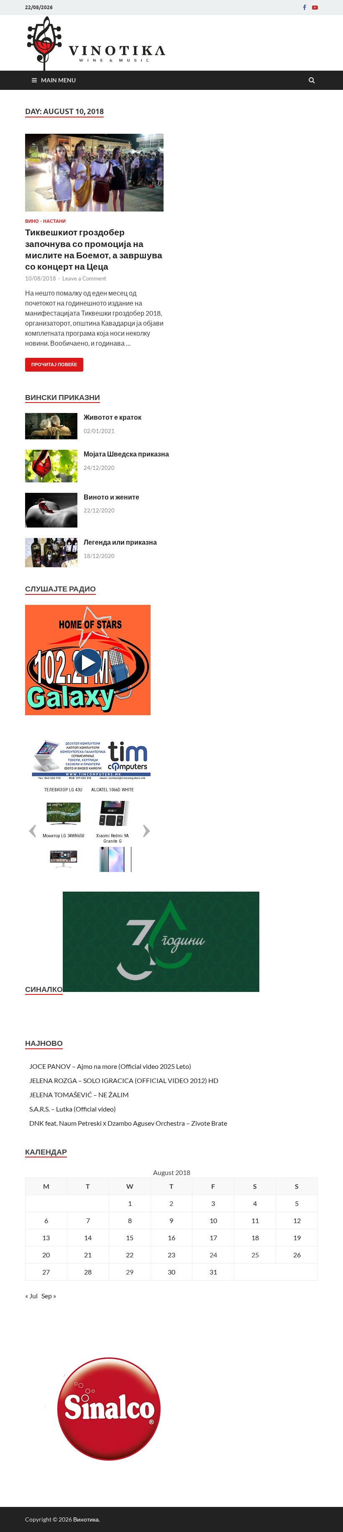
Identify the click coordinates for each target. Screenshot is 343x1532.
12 (297, 1220)
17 (213, 1237)
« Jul (31, 1296)
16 (171, 1237)
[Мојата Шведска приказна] (51, 455)
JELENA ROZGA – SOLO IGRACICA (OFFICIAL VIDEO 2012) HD (123, 1080)
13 (46, 1237)
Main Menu (58, 80)
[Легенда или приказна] (51, 543)
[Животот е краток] (51, 418)
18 (255, 1237)
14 (88, 1237)
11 (255, 1220)
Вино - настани (45, 221)
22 (129, 1255)
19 (297, 1237)
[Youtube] (315, 7)
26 (297, 1255)
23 (171, 1255)
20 (46, 1255)
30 (171, 1272)
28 (88, 1272)
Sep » (48, 1296)
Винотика (86, 1519)
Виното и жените (111, 497)
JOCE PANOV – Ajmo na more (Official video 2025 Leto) (110, 1066)
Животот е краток (112, 417)
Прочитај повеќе (51, 362)
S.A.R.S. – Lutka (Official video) (72, 1109)
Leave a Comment (84, 278)
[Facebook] (304, 7)
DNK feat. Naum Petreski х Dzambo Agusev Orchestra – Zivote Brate (128, 1123)
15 (129, 1237)
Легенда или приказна (120, 542)
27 (46, 1272)
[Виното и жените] (51, 498)
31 (213, 1272)
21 (88, 1255)
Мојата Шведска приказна (126, 454)
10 (213, 1220)
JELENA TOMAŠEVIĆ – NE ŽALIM (79, 1095)
